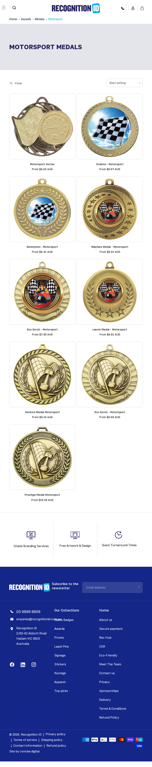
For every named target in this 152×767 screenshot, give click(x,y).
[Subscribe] (138, 587)
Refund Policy (109, 717)
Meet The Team (110, 664)
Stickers (60, 664)
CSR (102, 646)
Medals (39, 19)
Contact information (27, 745)
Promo (59, 637)
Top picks (61, 691)
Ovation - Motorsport (109, 164)
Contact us (107, 673)
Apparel (60, 682)
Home (13, 19)
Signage (59, 655)
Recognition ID (31, 734)
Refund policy (56, 745)
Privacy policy (55, 734)
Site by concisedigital (24, 751)
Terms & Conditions (112, 708)
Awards (26, 19)
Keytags (60, 673)
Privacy (104, 682)
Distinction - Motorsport (42, 246)
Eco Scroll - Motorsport (42, 329)
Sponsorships (109, 691)
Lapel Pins (61, 646)
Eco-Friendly (108, 655)
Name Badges (64, 620)
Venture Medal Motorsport (42, 412)
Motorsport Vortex (42, 164)
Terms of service (25, 740)
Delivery (105, 700)
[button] (14, 8)
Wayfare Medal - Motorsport (109, 246)
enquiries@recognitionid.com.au (38, 619)
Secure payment (111, 629)
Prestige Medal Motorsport (42, 494)
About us (105, 620)
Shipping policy (51, 740)
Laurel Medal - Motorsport (109, 329)
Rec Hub (105, 637)
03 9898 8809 (28, 611)
